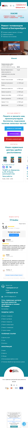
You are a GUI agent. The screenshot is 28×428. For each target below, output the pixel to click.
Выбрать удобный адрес (15, 139)
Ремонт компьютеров (7, 324)
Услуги (20, 16)
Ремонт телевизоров (11, 17)
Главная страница (9, 16)
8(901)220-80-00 (20, 7)
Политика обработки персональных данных (13, 361)
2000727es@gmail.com (10, 296)
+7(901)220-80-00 (12, 293)
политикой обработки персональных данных (14, 422)
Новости (4, 353)
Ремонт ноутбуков (7, 319)
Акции (3, 350)
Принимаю (14, 426)
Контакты (4, 343)
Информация (6, 346)
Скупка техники (6, 330)
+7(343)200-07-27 (21, 5)
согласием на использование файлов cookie (14, 419)
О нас (3, 340)
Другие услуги (6, 337)
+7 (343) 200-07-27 (9, 165)
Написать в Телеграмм (14, 128)
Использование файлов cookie (10, 359)
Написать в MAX (14, 133)
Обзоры (4, 356)
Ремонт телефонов (7, 316)
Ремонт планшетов (7, 321)
